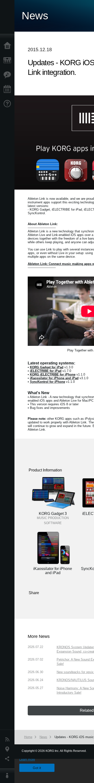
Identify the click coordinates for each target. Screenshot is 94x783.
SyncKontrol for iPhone (47, 382)
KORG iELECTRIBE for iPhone (52, 374)
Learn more (27, 759)
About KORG (8, 776)
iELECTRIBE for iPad (45, 371)
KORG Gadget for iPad (46, 367)
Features (8, 75)
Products (8, 60)
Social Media (8, 759)
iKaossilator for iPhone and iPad (54, 378)
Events (8, 89)
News (8, 739)
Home (8, 46)
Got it (37, 768)
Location (8, 749)
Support (8, 104)
